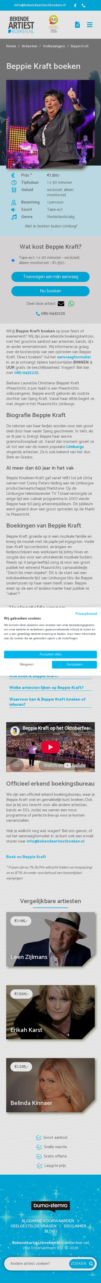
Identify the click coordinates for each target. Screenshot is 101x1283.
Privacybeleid (86, 614)
